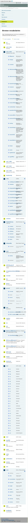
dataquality (9, 243)
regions (11, 206)
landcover (8, 361)
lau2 (7, 437)
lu (10, 408)
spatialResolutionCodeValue (13, 214)
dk (10, 383)
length (11, 485)
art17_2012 (9, 166)
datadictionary (9, 221)
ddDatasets (12, 228)
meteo (11, 489)
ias (7, 323)
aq (6, 42)
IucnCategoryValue (13, 200)
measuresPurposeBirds (13, 98)
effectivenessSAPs (13, 76)
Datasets (3, 12)
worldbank (8, 510)
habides (8, 318)
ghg (7, 307)
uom (7, 470)
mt (10, 413)
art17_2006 (9, 161)
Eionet (7, 8)
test (7, 466)
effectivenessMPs (13, 69)
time (11, 495)
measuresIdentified (13, 91)
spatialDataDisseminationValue (13, 210)
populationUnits (13, 110)
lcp (7, 444)
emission (11, 482)
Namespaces (4, 26)
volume (11, 502)
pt (10, 420)
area (10, 475)
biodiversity (9, 175)
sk (10, 430)
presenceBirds (13, 115)
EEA (7, 1)
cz (10, 378)
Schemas (3, 19)
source (11, 297)
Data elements (4, 17)
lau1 (7, 365)
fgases (8, 283)
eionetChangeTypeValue (13, 197)
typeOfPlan (12, 156)
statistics (11, 491)
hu (10, 398)
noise (7, 454)
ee (10, 386)
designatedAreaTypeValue (13, 188)
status (11, 239)
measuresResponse (13, 102)
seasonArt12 (12, 134)
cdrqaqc (11, 59)
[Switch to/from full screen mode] (20, 3)
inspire (8, 356)
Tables (3, 14)
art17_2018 (9, 170)
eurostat (8, 275)
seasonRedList (13, 140)
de (10, 381)
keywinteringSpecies (13, 83)
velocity (11, 498)
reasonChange (13, 127)
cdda (7, 178)
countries (12, 64)
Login (18, 2)
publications (9, 458)
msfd (7, 449)
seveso (8, 462)
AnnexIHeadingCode (13, 335)
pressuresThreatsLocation (13, 118)
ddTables (11, 231)
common (8, 218)
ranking (11, 123)
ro (10, 423)
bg (10, 374)
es (10, 391)
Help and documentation (6, 10)
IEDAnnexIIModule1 (11, 330)
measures (12, 87)
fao (7, 279)
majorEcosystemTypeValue (13, 203)
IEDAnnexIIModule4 (11, 346)
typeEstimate (12, 152)
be (10, 371)
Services (3, 23)
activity (11, 255)
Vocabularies (4, 21)
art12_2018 (9, 51)
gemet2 (8, 288)
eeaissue (11, 233)
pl (10, 418)
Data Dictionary (11, 8)
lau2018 (8, 440)
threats (11, 145)
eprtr (7, 251)
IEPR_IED (8, 352)
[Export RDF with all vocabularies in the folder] (24, 53)
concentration (12, 479)
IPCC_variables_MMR (13, 314)
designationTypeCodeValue (13, 194)
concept (11, 291)
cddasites (12, 184)
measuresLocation (13, 94)
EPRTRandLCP (10, 265)
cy (10, 376)
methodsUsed (12, 106)
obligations (12, 236)
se (10, 425)
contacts (11, 226)
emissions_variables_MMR (13, 312)
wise (7, 505)
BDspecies (12, 56)
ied (7, 326)
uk (10, 433)
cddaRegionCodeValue (13, 181)
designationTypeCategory (13, 191)
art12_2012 (9, 47)
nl (10, 415)
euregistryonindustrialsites (11, 271)
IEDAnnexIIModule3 (11, 340)
